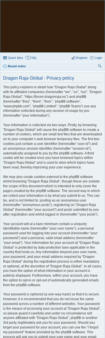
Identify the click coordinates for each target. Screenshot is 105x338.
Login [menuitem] (98, 57)
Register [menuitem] (82, 57)
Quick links (15, 57)
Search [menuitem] (99, 66)
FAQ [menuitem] (33, 57)
